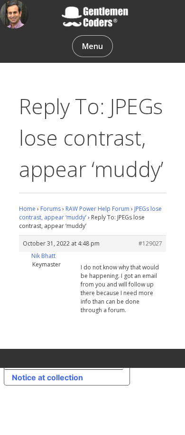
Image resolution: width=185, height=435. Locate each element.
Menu (92, 46)
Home (27, 209)
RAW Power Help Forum (97, 209)
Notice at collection (47, 377)
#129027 (150, 243)
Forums (50, 209)
